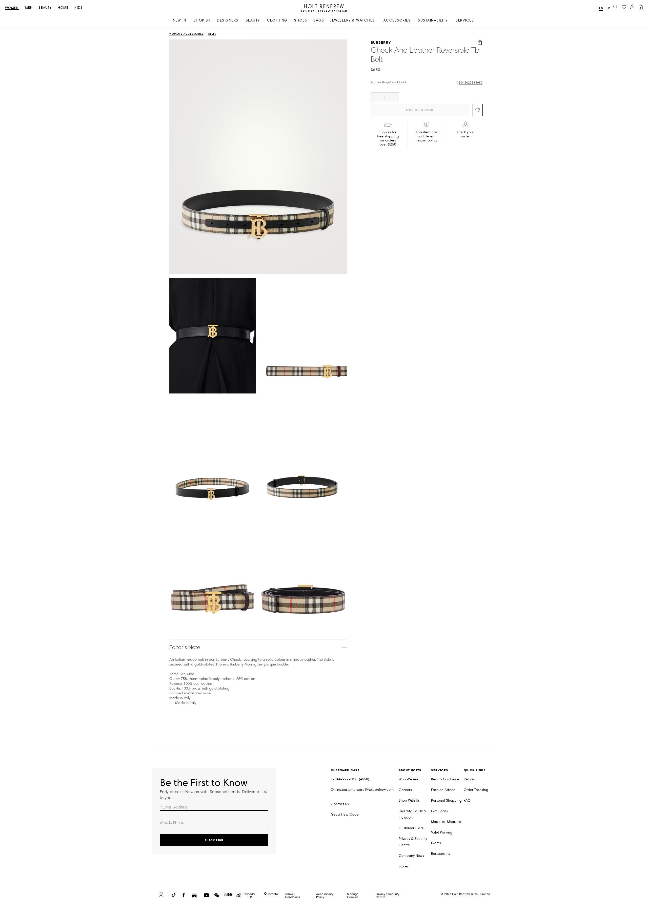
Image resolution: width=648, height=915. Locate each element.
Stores (404, 866)
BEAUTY (253, 20)
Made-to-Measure (446, 822)
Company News (411, 856)
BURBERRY (381, 42)
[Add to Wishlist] (478, 110)
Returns (470, 779)
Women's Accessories (186, 34)
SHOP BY (202, 20)
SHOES (300, 20)
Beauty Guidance (445, 779)
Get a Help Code (345, 814)
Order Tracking (476, 790)
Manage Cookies (352, 895)
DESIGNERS (227, 20)
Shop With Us (409, 800)
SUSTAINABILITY (433, 20)
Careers (405, 790)
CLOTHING (277, 20)
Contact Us (340, 804)
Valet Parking (441, 832)
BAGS (318, 20)
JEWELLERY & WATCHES (352, 20)
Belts (212, 34)
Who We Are (408, 779)
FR (608, 8)
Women (12, 8)
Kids (78, 7)
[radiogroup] (427, 97)
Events (436, 843)
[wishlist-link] (624, 7)
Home (63, 7)
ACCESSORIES (397, 20)
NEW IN (179, 20)
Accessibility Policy (324, 895)
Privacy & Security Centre (413, 842)
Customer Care (411, 828)
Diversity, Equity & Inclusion (412, 814)
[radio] (385, 97)
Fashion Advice (443, 790)
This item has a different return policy (427, 136)
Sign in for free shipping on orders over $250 (388, 138)
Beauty (45, 7)
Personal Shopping (446, 800)
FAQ (467, 800)
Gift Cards (439, 811)
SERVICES (465, 20)
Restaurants (440, 853)
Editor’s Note (184, 647)
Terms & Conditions (292, 895)
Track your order (465, 134)
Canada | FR (250, 895)
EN (601, 8)
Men (29, 7)
